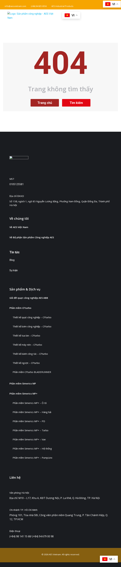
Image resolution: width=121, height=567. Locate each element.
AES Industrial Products (62, 6)
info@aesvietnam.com (15, 6)
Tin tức (14, 252)
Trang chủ (44, 103)
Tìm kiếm (76, 103)
